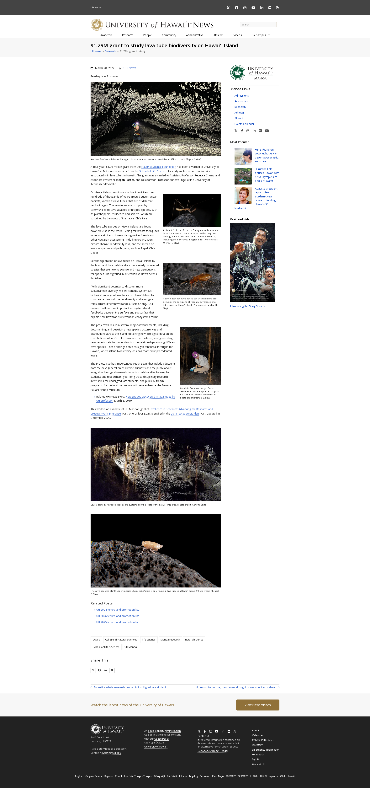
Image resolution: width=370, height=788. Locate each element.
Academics (241, 101)
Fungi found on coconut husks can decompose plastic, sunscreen (267, 155)
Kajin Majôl (218, 776)
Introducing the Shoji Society (247, 306)
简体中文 (231, 776)
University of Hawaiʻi (155, 746)
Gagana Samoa (94, 776)
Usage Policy (161, 738)
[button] (93, 670)
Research (240, 107)
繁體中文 (243, 776)
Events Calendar (244, 124)
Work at (258, 764)
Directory (257, 745)
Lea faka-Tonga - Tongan (138, 776)
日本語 (254, 776)
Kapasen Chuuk (113, 776)
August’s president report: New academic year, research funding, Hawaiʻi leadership (256, 198)
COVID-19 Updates (263, 740)
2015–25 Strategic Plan (185, 413)
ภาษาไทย (172, 776)
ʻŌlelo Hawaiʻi (287, 776)
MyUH (255, 759)
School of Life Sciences (153, 171)
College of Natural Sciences (121, 639)
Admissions (242, 95)
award (96, 639)
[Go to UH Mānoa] (254, 79)
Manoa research (170, 639)
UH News (129, 68)
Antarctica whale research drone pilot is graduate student (128, 687)
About (255, 730)
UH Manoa (130, 647)
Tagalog (193, 776)
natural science (194, 639)
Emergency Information (265, 749)
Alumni (239, 118)
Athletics (240, 112)
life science (149, 639)
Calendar (257, 735)
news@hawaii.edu (110, 752)
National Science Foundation (158, 167)
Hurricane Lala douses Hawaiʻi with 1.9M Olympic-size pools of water (267, 175)
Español (273, 776)
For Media (258, 754)
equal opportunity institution (164, 730)
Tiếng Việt (159, 776)
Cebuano (205, 776)
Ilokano (183, 776)
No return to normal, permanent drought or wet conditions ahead (236, 687)
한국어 (263, 776)
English (79, 776)
